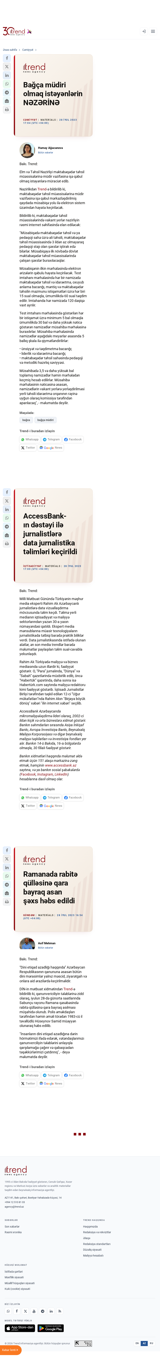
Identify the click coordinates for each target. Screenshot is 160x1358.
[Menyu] (153, 31)
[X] (25, 1311)
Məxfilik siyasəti (14, 1277)
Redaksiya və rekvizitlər (97, 1232)
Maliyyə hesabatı (93, 1255)
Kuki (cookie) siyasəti (17, 1288)
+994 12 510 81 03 (15, 1202)
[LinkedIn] (51, 1311)
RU (151, 1343)
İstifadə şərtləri (14, 1271)
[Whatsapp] (8, 1311)
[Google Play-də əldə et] (50, 1328)
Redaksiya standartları (96, 1244)
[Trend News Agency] (16, 1171)
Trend (41, 189)
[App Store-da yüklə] (20, 1328)
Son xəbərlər (12, 1226)
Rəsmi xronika (13, 1232)
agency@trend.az (14, 1206)
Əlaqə (86, 1238)
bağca (26, 420)
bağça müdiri (45, 420)
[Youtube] (33, 1311)
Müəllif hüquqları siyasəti (20, 1283)
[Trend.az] (17, 31)
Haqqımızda (90, 1226)
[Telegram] (42, 1311)
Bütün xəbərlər (45, 152)
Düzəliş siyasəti (92, 1249)
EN (137, 1343)
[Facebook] (16, 1311)
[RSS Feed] (59, 1311)
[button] (7, 58)
